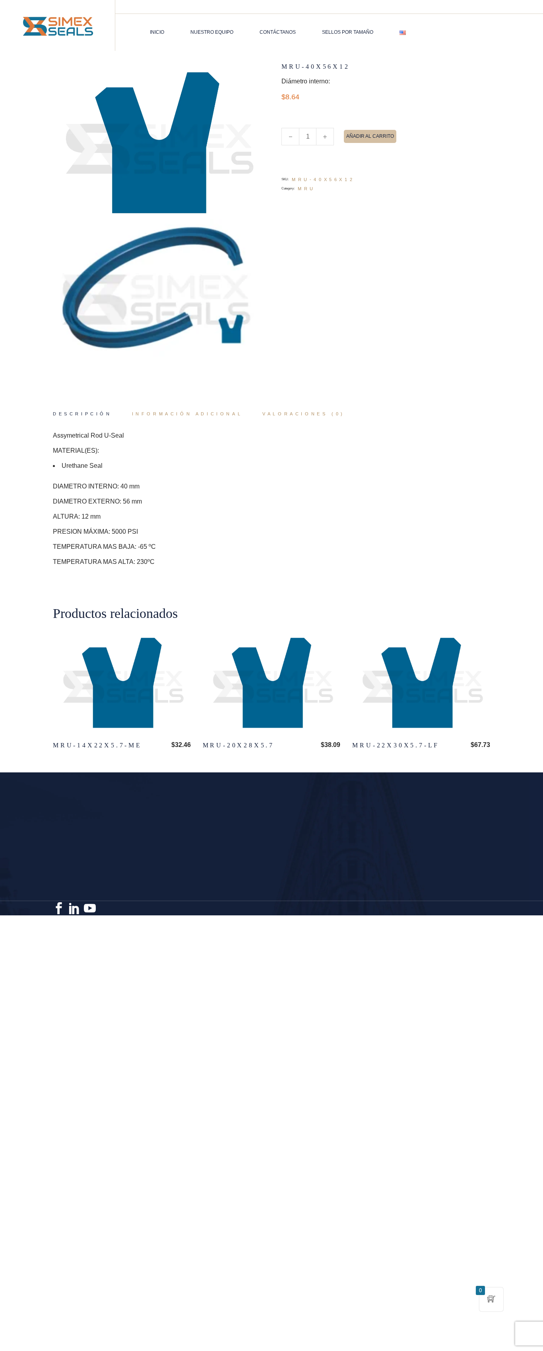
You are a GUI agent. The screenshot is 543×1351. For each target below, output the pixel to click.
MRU (307, 188)
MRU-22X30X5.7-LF (395, 745)
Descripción (82, 413)
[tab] (82, 414)
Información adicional (187, 413)
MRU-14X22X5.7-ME (97, 745)
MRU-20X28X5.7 (238, 745)
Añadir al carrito (370, 136)
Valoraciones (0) (303, 413)
